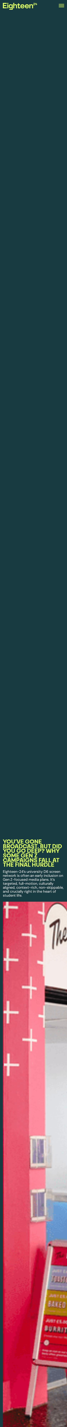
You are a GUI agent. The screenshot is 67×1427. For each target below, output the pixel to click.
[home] (11, 6)
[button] (61, 6)
